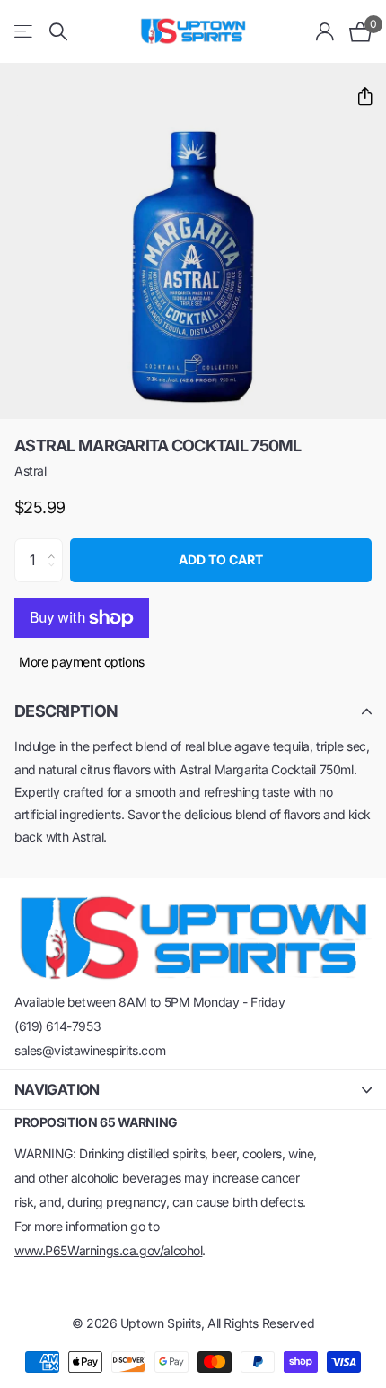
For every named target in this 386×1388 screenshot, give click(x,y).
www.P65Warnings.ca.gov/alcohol (108, 1250)
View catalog (24, 31)
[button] (358, 96)
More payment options (82, 661)
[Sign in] (325, 31)
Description (66, 711)
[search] (58, 32)
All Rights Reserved (260, 1323)
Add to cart (221, 559)
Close (193, 1089)
